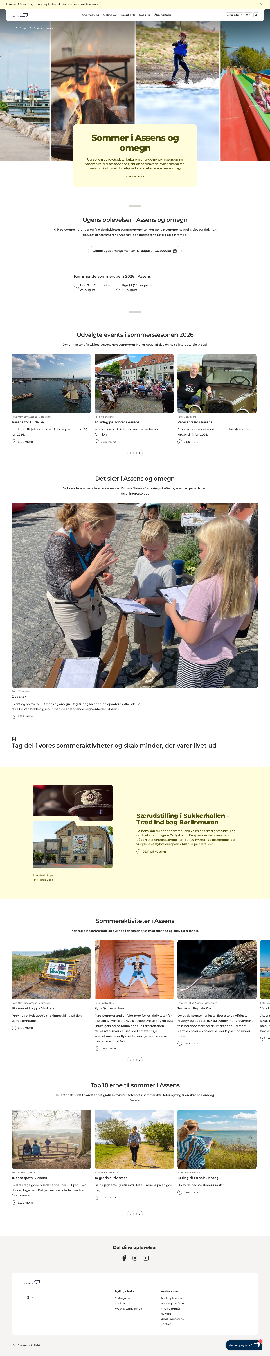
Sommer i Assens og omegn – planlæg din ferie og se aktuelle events (52, 4)
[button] (51, 429)
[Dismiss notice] (261, 4)
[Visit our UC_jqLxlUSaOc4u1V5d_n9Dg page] (146, 1258)
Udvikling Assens (172, 1319)
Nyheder (166, 1313)
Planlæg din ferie (172, 1303)
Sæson (23, 28)
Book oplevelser (171, 1298)
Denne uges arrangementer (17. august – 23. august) (132, 251)
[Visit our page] (124, 1258)
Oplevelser (110, 15)
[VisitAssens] (32, 1282)
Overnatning (90, 15)
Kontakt (166, 1324)
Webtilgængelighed (128, 1308)
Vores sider (233, 14)
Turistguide (122, 1298)
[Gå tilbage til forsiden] (20, 15)
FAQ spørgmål (170, 1308)
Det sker (144, 15)
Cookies (120, 1303)
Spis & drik (128, 15)
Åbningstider (162, 15)
